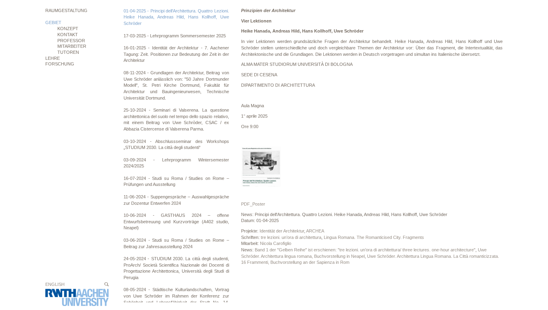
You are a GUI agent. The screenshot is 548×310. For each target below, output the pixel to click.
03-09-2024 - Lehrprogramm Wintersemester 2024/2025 (176, 163)
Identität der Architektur (282, 230)
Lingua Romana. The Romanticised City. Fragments (374, 237)
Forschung (59, 63)
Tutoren (68, 52)
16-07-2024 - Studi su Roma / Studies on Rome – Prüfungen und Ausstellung (176, 181)
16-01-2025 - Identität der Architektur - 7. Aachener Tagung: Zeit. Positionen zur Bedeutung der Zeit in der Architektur (176, 54)
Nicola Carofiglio (275, 243)
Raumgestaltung (66, 10)
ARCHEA (315, 230)
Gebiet (53, 22)
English (55, 284)
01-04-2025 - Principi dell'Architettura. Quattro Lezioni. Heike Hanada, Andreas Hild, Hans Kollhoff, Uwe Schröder (176, 17)
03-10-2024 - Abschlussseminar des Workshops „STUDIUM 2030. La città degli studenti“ (176, 144)
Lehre (52, 58)
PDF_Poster (253, 204)
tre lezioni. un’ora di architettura (291, 237)
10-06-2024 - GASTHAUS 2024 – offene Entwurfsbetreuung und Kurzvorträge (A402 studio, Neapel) (176, 221)
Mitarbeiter (71, 46)
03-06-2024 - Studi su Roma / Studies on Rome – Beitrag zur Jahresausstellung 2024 (176, 243)
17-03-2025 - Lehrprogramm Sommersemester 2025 (175, 35)
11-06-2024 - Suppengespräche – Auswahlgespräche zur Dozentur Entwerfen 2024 (176, 200)
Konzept (67, 28)
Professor (71, 40)
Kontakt (67, 34)
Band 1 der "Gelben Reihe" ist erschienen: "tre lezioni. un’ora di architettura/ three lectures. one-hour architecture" (365, 249)
